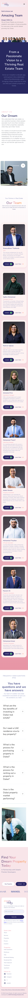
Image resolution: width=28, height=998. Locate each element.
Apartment (6, 968)
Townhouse (7, 965)
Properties (6, 938)
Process (6, 941)
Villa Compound (8, 962)
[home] (5, 4)
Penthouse (6, 952)
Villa (5, 955)
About (5, 932)
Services (6, 935)
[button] (24, 4)
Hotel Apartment (8, 949)
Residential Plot (8, 960)
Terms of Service (12, 990)
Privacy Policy (4, 990)
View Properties (8, 884)
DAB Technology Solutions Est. (16, 994)
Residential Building (9, 957)
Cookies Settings (20, 990)
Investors (6, 943)
